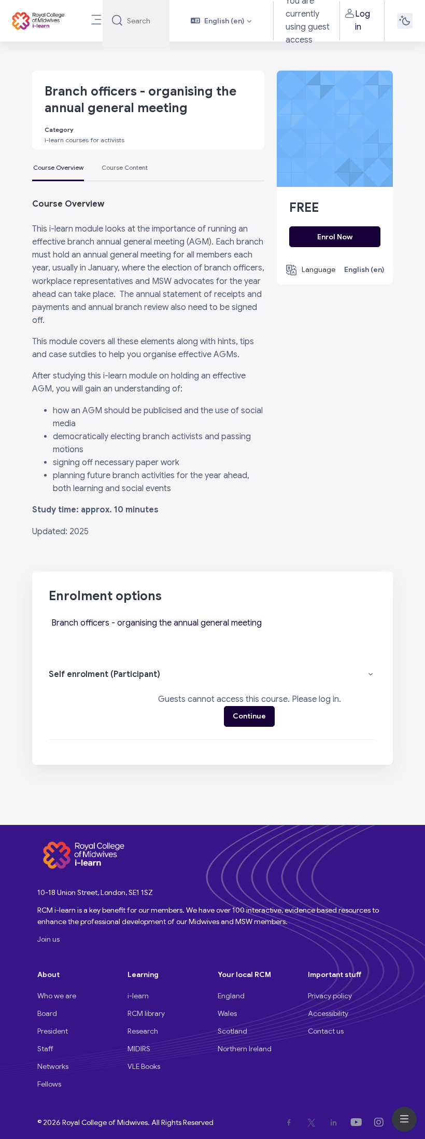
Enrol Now (334, 236)
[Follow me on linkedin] (336, 1122)
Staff (45, 1048)
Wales (227, 1013)
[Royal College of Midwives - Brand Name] (39, 21)
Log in (362, 20)
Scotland (232, 1031)
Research (143, 1031)
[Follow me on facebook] (291, 1122)
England (231, 995)
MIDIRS (139, 1048)
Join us (48, 939)
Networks (52, 1066)
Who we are (56, 995)
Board (47, 1013)
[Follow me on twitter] (313, 1122)
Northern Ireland (245, 1048)
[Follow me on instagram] (381, 1122)
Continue (249, 716)
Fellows (49, 1084)
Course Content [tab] (125, 167)
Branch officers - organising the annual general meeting (156, 623)
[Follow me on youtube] (358, 1122)
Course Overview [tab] (58, 167)
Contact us (326, 1031)
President (52, 1031)
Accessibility (328, 1013)
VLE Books (144, 1066)
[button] (221, 20)
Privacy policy (330, 995)
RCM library (146, 1013)
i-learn (138, 995)
